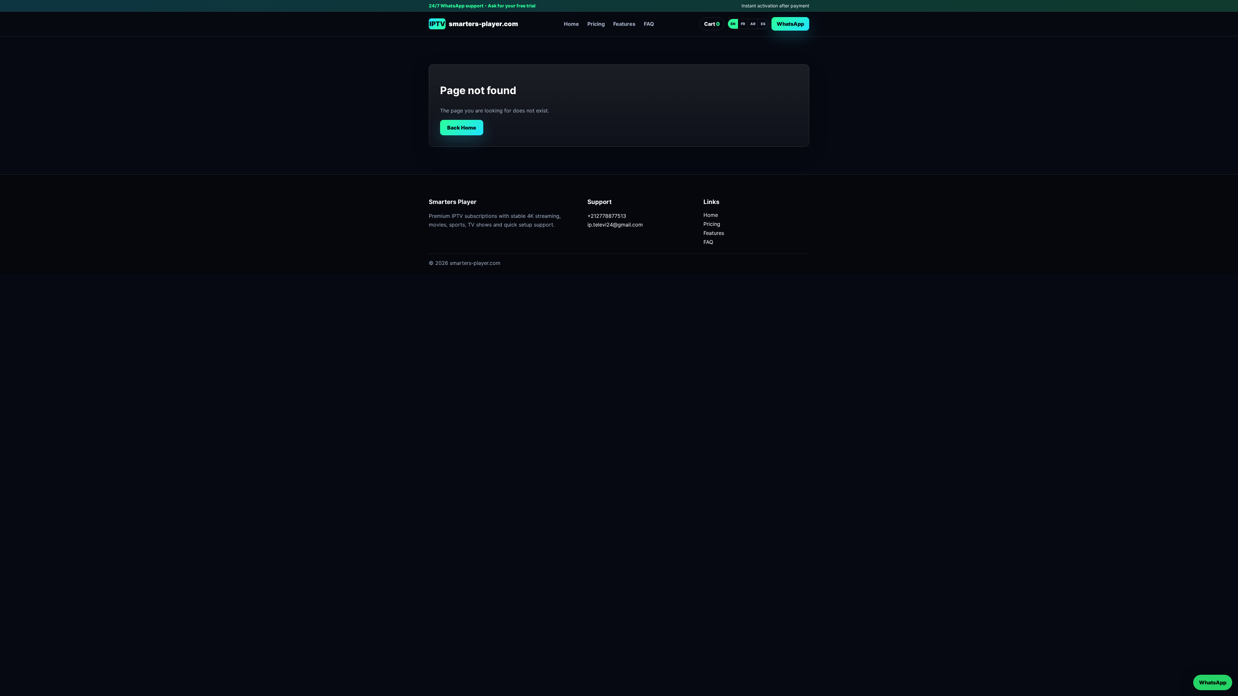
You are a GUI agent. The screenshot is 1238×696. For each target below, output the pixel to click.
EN (733, 24)
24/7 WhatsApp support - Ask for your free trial (482, 5)
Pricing (596, 24)
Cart (712, 24)
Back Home (461, 127)
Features (624, 24)
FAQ (649, 24)
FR (743, 24)
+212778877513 (606, 216)
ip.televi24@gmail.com (615, 224)
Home (571, 24)
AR (752, 24)
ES (763, 24)
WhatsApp (790, 24)
